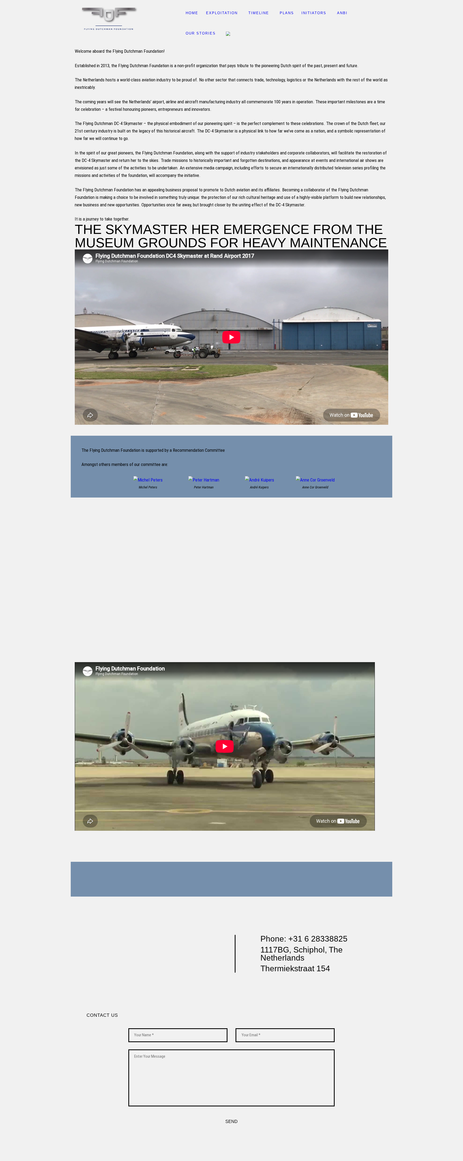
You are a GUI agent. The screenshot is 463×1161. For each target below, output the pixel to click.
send (231, 1121)
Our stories (201, 33)
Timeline (258, 13)
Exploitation (222, 13)
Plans (287, 13)
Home (192, 13)
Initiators (313, 13)
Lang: (228, 34)
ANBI (342, 13)
